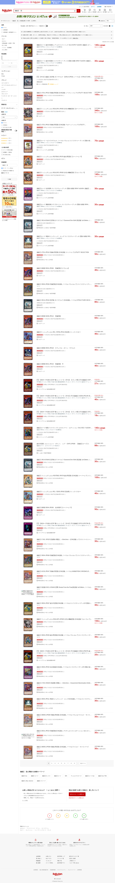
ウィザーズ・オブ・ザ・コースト (9, 97)
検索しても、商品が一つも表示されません (34, 797)
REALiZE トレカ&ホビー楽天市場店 (47, 227)
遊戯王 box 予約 (102, 776)
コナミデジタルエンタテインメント (9, 86)
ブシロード (4, 100)
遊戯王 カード (34, 776)
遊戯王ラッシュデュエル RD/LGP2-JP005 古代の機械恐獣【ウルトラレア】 (61, 172)
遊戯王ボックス (46, 776)
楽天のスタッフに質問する (77, 794)
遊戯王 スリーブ (41, 781)
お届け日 (3, 120)
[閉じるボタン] (111, 31)
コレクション (29, 830)
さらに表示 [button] (4, 49)
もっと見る (25, 800)
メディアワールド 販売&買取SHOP (46, 389)
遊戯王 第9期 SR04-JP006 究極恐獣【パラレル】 (53, 268)
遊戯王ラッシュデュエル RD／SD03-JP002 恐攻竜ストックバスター (59, 491)
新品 (2, 74)
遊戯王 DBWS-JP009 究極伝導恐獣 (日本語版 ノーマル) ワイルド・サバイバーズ (63, 747)
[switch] (16, 130)
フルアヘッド (41, 116)
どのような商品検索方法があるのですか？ (34, 795)
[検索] (78, 11)
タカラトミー (4, 91)
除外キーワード (5, 173)
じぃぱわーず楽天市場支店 (44, 453)
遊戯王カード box (89, 776)
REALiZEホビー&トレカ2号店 (45, 100)
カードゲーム (45, 828)
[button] (109, 6)
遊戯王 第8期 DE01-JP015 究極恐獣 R (50, 364)
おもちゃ (22, 828)
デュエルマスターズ (76, 776)
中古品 (3, 76)
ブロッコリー (4, 93)
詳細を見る (75, 38)
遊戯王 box (24, 776)
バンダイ (3, 89)
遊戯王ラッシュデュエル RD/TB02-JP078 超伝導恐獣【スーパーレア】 (59, 156)
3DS (66, 776)
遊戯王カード (57, 776)
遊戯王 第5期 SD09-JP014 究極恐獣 (49, 316)
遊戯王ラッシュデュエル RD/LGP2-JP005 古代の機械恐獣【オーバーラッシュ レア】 (64, 108)
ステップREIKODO (43, 84)
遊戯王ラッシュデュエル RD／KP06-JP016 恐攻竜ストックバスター (59, 332)
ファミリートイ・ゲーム (33, 828)
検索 (10, 66)
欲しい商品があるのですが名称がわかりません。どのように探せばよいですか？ (43, 793)
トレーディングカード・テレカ (43, 830)
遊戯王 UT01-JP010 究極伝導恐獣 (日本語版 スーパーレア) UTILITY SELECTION (63, 252)
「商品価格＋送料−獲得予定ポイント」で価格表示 (32, 26)
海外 (6, 112)
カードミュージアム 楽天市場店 (46, 54)
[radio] (2, 27)
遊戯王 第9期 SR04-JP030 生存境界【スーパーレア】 (54, 507)
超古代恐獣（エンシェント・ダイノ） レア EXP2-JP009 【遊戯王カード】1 (63, 443)
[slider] (1, 60)
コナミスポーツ (5, 83)
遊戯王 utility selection (27, 781)
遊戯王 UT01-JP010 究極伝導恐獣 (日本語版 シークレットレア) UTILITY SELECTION (64, 93)
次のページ (83, 763)
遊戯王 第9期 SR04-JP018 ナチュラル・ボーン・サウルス (56, 348)
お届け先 (3, 114)
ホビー (22, 830)
